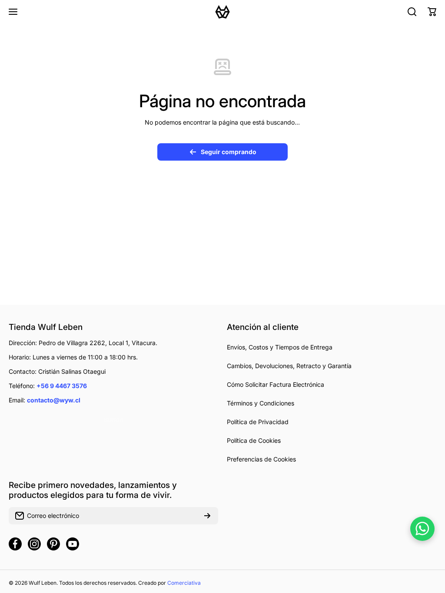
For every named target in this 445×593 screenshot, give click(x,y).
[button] (432, 11)
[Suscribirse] (207, 515)
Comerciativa (184, 583)
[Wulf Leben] (222, 11)
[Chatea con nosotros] (422, 529)
